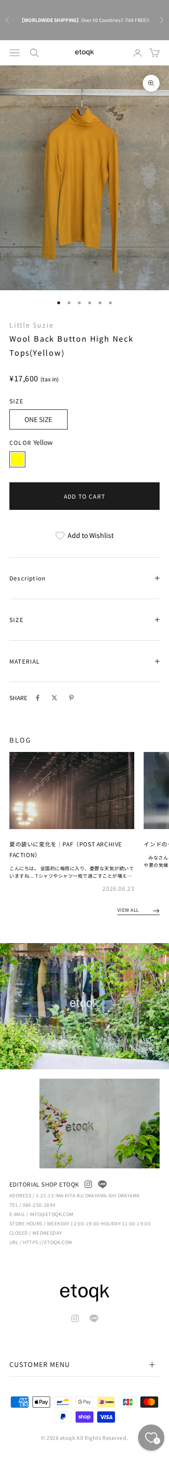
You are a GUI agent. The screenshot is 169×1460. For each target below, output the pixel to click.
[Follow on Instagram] (88, 1184)
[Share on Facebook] (37, 697)
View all (128, 909)
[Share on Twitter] (54, 697)
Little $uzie (31, 324)
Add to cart (84, 496)
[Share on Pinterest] (71, 697)
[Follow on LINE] (102, 1184)
